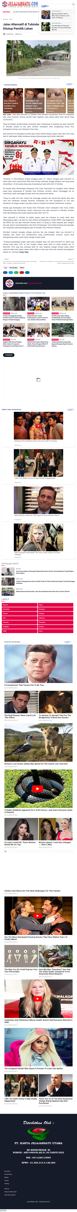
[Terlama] (57, 261)
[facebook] (5, 272)
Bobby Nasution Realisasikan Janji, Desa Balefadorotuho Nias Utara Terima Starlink (42, 591)
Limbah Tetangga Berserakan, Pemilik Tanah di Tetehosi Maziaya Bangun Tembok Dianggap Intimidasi (14, 318)
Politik (4, 631)
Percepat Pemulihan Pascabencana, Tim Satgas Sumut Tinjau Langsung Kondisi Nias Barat (38, 12)
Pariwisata (6, 622)
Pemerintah (42, 622)
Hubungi (6, 1189)
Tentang (6, 1183)
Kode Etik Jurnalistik (9, 1195)
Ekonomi (5, 605)
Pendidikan (6, 627)
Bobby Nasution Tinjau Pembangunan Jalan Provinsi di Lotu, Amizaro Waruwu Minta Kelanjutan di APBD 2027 (37, 318)
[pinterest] (22, 272)
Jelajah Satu (46, 1202)
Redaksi (6, 1177)
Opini (4, 618)
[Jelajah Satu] (20, 7)
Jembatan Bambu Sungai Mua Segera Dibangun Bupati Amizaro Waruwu (62, 344)
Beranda (5, 19)
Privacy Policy (8, 1174)
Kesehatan (42, 609)
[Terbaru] (20, 261)
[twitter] (11, 272)
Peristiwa (41, 627)
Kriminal (5, 613)
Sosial (40, 631)
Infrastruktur (13, 268)
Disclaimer (7, 1171)
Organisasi (42, 618)
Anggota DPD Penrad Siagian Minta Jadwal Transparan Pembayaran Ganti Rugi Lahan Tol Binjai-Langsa (14, 344)
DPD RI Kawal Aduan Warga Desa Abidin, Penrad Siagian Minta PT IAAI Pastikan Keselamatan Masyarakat (37, 344)
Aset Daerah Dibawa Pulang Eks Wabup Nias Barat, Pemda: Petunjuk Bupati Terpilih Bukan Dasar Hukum (44, 572)
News (11, 19)
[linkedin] (27, 272)
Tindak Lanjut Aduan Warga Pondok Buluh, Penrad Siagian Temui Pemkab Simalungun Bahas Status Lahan (62, 318)
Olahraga (41, 613)
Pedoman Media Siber (10, 1192)
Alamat (6, 1180)
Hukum (41, 605)
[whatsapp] (16, 272)
